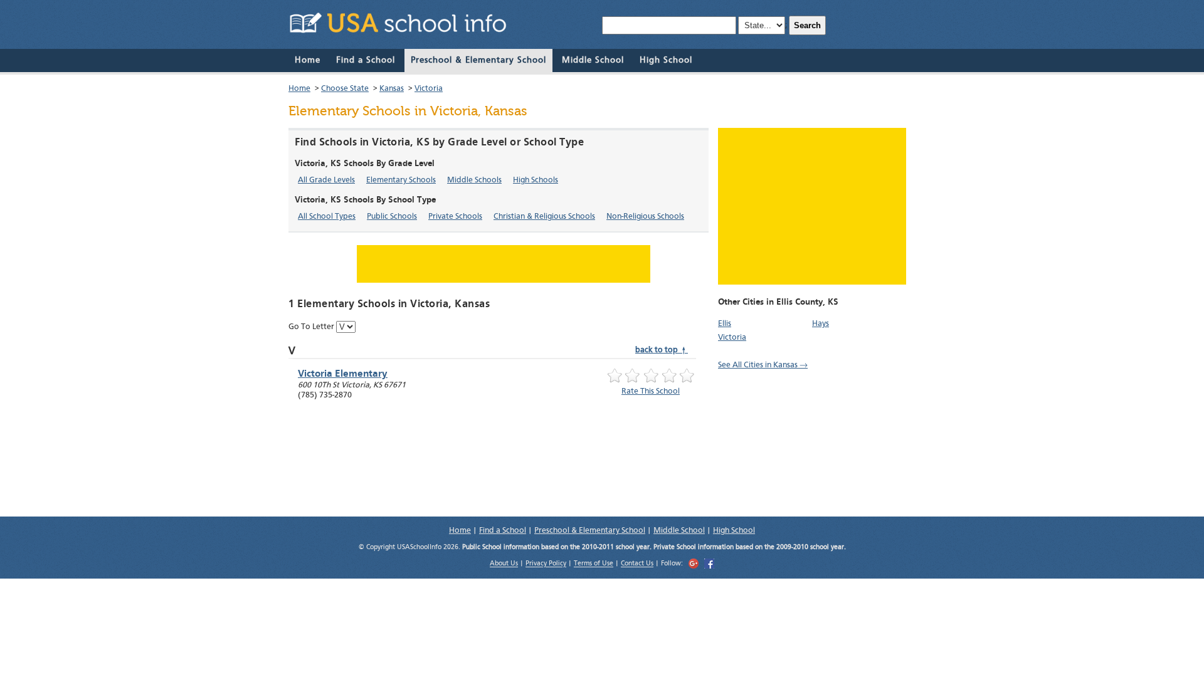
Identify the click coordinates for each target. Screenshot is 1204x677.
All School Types (327, 217)
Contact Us (637, 564)
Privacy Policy (545, 564)
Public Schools (392, 217)
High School (666, 60)
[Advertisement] (812, 206)
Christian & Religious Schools (544, 217)
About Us (504, 564)
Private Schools (455, 217)
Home (307, 60)
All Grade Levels (326, 180)
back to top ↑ (661, 350)
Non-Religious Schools (645, 217)
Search (807, 25)
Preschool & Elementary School (478, 60)
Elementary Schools (401, 180)
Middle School (593, 60)
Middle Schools (474, 180)
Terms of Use (593, 564)
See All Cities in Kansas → (763, 365)
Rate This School (650, 391)
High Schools (535, 180)
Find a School (365, 60)
